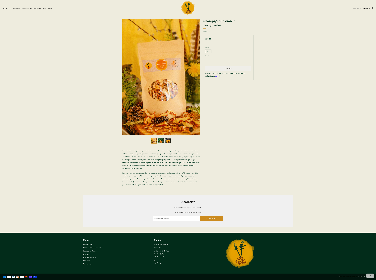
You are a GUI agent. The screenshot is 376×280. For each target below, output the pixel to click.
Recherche (86, 261)
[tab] (154, 141)
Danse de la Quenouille (21, 8)
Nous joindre (87, 244)
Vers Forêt (206, 31)
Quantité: (208, 55)
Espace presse (87, 264)
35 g (208, 51)
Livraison (86, 254)
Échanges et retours (89, 257)
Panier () (366, 8)
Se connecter (357, 8)
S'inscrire (211, 218)
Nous (50, 8)
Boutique (6, 8)
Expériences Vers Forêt (38, 8)
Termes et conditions (90, 251)
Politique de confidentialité (92, 248)
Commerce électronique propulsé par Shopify (350, 277)
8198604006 (157, 248)
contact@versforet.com (161, 244)
